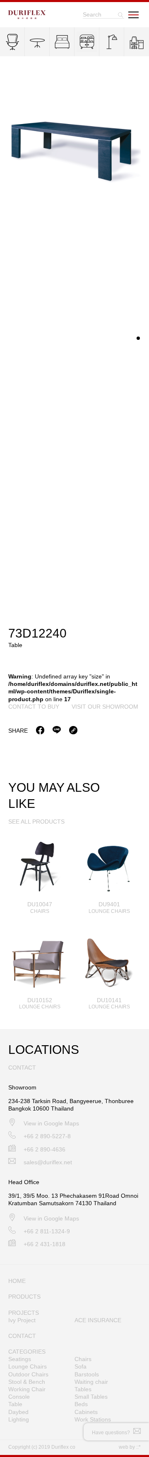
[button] (138, 338)
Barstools (86, 1374)
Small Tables (91, 1396)
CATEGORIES (27, 1351)
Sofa (80, 1366)
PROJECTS (23, 1312)
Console (19, 1396)
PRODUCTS (24, 1296)
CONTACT (22, 1336)
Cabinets (86, 1412)
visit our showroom (105, 706)
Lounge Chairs (27, 1366)
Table (15, 1404)
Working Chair (27, 1389)
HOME (17, 1281)
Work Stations (92, 1419)
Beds (81, 1404)
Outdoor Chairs (28, 1374)
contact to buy (33, 706)
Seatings (19, 1359)
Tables (82, 1389)
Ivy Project (22, 1320)
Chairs (82, 1359)
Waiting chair (91, 1381)
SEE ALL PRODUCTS (36, 821)
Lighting (18, 1419)
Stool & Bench (26, 1381)
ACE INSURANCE (97, 1320)
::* (138, 1447)
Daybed (18, 1412)
